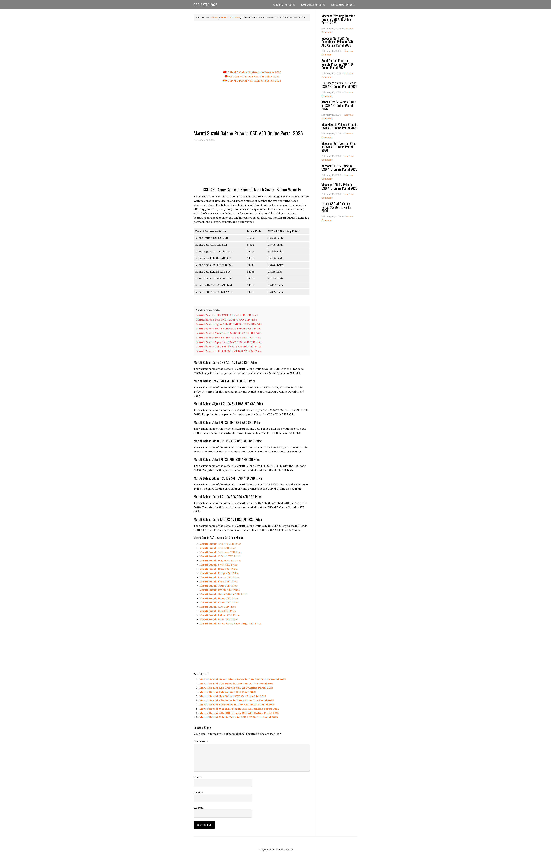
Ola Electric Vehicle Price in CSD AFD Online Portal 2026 (339, 84)
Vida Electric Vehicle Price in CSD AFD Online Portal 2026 (339, 126)
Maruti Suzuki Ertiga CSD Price (219, 573)
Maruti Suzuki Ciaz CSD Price (218, 611)
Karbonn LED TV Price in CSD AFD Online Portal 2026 (339, 167)
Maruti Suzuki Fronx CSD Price (218, 602)
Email (198, 792)
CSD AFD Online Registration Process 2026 (254, 72)
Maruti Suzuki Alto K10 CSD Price (220, 543)
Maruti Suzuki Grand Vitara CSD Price (223, 594)
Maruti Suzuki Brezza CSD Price (219, 577)
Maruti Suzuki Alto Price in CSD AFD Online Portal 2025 (236, 700)
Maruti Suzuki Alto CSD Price (217, 548)
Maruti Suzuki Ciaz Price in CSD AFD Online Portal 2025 (236, 683)
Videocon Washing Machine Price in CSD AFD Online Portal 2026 (338, 19)
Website (199, 807)
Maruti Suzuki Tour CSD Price (218, 585)
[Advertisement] (252, 46)
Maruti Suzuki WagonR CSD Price (220, 560)
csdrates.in (286, 849)
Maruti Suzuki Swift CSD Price (218, 564)
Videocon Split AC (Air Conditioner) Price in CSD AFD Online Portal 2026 (337, 41)
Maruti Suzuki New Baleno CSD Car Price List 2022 (232, 696)
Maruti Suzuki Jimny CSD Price (218, 598)
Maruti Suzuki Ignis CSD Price (218, 619)
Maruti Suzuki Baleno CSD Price (219, 615)
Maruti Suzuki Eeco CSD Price (218, 581)
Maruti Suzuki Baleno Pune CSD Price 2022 (227, 692)
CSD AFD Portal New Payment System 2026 (254, 80)
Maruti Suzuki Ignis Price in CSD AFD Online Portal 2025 (237, 704)
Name (198, 777)
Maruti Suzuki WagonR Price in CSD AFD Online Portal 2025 (239, 708)
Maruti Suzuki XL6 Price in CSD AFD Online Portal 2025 (236, 687)
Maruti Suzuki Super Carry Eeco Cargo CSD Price (230, 623)
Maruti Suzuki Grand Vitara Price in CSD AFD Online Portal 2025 (242, 679)
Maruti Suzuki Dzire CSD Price (218, 569)
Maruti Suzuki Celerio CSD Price (219, 556)
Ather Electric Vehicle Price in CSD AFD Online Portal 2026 (338, 105)
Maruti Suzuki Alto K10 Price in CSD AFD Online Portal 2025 (239, 713)
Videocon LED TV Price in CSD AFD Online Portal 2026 (339, 186)
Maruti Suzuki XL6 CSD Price (217, 606)
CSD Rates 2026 (206, 4)
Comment (201, 741)
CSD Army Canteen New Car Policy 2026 (254, 76)
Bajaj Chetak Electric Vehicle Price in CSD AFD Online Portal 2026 (337, 64)
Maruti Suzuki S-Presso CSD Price (220, 552)
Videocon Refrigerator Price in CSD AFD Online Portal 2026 (338, 147)
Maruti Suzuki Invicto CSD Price (219, 589)
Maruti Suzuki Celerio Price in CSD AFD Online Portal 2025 (238, 717)
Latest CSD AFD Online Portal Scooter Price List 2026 (337, 207)
